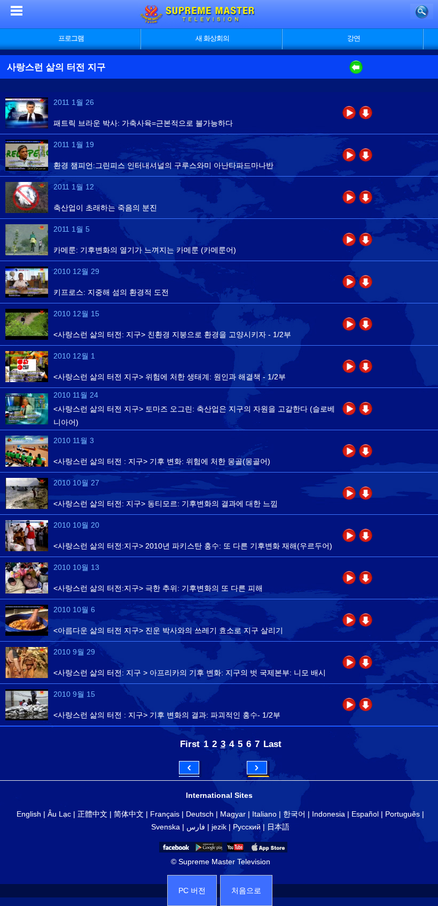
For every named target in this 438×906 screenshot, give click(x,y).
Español (365, 814)
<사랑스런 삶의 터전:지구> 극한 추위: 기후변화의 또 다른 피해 (158, 588)
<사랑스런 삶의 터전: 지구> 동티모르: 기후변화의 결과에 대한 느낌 (165, 503)
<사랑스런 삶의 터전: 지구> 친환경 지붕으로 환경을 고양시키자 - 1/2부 (172, 334)
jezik (219, 827)
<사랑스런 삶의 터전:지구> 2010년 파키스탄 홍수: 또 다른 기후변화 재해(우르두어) (192, 546)
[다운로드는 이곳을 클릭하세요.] (365, 112)
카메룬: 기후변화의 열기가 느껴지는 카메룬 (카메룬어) (144, 250)
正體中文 (92, 814)
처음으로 (246, 890)
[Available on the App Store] (267, 847)
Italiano (264, 814)
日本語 (278, 827)
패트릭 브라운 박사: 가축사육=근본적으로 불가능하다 (143, 123)
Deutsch (200, 814)
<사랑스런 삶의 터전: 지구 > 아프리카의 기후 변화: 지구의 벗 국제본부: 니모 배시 (189, 672)
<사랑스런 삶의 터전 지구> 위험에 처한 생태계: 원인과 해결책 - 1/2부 (169, 376)
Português (402, 814)
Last (272, 743)
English (29, 814)
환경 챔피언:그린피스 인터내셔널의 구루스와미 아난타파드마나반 (163, 165)
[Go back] (356, 71)
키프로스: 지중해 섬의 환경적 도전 (111, 292)
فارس (195, 827)
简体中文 (129, 814)
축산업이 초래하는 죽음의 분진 (105, 207)
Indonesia (328, 814)
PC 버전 (192, 890)
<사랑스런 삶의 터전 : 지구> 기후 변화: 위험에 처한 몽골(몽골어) (161, 461)
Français (164, 814)
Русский (247, 827)
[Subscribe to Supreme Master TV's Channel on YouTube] (234, 847)
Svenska (165, 827)
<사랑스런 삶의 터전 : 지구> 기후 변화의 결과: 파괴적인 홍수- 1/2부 (166, 715)
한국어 (294, 814)
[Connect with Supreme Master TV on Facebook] (175, 847)
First (190, 743)
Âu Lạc (59, 814)
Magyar (233, 814)
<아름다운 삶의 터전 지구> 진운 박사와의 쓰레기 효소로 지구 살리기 (168, 630)
